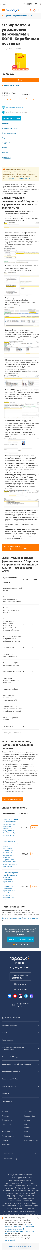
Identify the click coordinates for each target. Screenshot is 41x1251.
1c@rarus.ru (22, 944)
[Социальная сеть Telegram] (26, 996)
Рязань (27, 1136)
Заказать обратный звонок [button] (20, 939)
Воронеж (5, 1116)
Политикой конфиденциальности (19, 1228)
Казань (27, 1120)
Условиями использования (19, 1225)
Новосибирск (7, 1131)
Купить (20, 80)
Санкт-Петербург (31, 1140)
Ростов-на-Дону (8, 1136)
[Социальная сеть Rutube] (20, 996)
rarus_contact (22, 989)
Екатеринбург (30, 1116)
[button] (12, 85)
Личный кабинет (12, 1018)
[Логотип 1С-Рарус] (13, 10)
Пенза (26, 1131)
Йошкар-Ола (7, 1120)
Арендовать (10, 99)
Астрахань (28, 1111)
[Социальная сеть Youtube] (15, 996)
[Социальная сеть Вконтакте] (9, 996)
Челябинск (6, 1145)
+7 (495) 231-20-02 (30, 4)
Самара (5, 1140)
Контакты (6, 1094)
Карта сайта (7, 1101)
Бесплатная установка (14, 107)
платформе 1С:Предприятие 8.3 (18, 178)
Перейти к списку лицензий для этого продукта (20, 918)
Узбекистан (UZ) (10, 1159)
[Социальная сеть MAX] (31, 996)
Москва (5, 1111)
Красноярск (6, 1125)
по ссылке (9, 1240)
